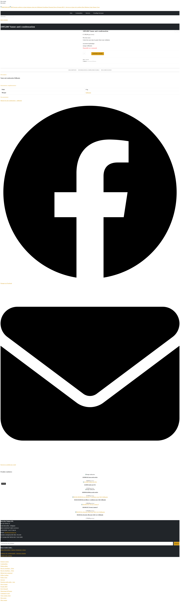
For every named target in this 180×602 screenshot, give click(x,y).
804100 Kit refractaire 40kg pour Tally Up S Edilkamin (90, 514)
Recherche (4, 540)
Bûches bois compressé (6, 573)
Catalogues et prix (5, 593)
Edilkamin (88, 92)
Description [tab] (72, 70)
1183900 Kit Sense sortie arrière (90, 477)
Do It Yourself (4, 589)
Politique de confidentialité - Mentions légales (13, 553)
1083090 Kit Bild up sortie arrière (90, 492)
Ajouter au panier (98, 53)
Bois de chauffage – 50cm (7, 570)
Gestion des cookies (6, 556)
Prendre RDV (4, 586)
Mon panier (3, 3)
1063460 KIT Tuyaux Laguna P (90, 507)
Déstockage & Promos (6, 591)
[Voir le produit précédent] (175, 31)
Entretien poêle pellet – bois (8, 582)
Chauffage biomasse (98, 13)
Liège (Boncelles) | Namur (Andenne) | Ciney (13, 550)
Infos (71, 13)
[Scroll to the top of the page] (1, 559)
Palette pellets (4, 566)
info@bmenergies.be (10, 532)
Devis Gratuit (4, 584)
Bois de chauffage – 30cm (7, 568)
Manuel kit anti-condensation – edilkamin (11, 100)
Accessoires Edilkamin (91, 61)
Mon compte (3, 1)
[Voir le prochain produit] (178, 31)
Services (88, 13)
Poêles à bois (4, 577)
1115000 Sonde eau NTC (90, 484)
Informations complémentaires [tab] (88, 70)
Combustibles (79, 13)
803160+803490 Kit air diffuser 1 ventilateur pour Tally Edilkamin (90, 499)
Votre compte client (6, 595)
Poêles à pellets (4, 575)
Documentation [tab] (106, 70)
